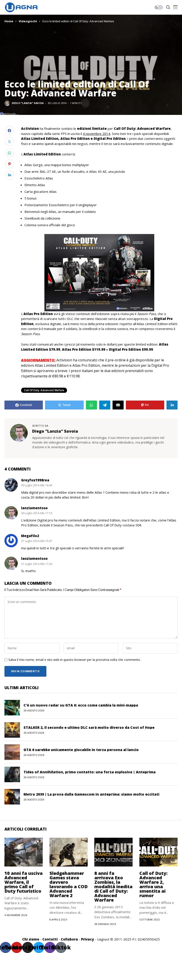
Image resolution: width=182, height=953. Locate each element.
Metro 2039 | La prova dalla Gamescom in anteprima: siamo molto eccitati (91, 794)
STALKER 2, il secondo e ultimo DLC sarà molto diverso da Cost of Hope (89, 727)
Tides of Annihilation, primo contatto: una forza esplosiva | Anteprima (90, 772)
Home (8, 21)
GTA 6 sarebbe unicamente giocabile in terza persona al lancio (81, 749)
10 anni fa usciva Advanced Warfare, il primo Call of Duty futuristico (23, 882)
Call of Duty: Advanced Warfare (44, 390)
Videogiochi (28, 21)
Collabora (69, 939)
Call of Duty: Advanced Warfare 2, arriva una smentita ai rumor (153, 884)
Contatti (50, 939)
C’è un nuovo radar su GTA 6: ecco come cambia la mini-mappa (81, 705)
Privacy (87, 939)
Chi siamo (30, 939)
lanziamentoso (34, 508)
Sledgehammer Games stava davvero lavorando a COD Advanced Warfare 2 (68, 884)
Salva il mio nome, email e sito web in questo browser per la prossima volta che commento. (74, 660)
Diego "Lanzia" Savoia (28, 103)
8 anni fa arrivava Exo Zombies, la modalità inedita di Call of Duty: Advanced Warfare (113, 886)
